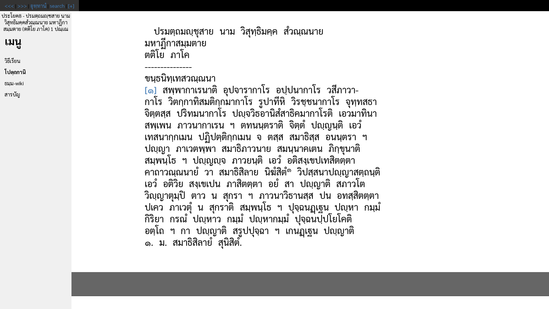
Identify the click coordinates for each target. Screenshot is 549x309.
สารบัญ (12, 94)
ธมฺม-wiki (14, 83)
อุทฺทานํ (38, 5)
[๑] (151, 89)
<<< (9, 5)
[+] (71, 5)
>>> (22, 5)
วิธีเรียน (12, 61)
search (57, 5)
